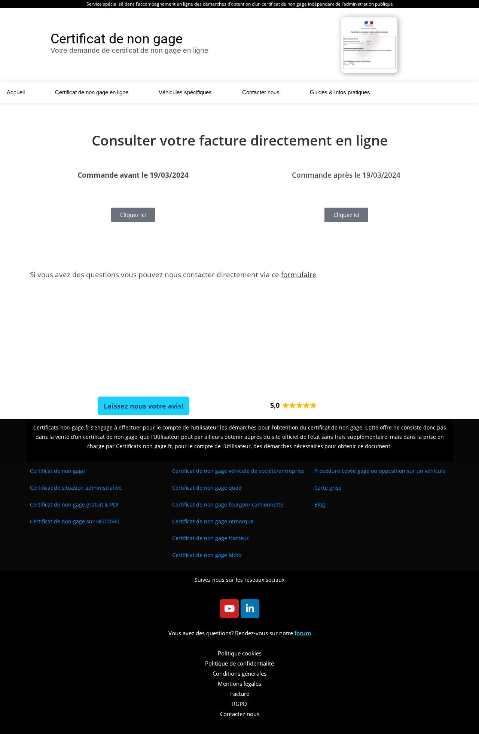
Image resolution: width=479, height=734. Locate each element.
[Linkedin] (250, 608)
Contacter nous (261, 92)
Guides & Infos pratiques (340, 92)
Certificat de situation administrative (76, 487)
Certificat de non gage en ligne (91, 92)
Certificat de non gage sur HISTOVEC (75, 521)
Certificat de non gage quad (207, 487)
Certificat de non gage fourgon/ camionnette (227, 504)
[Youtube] (229, 608)
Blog (319, 504)
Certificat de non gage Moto (206, 555)
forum (303, 633)
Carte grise (328, 487)
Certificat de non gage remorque (213, 521)
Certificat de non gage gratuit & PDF (74, 504)
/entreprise (238, 470)
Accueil (16, 92)
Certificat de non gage (57, 470)
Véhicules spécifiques (185, 92)
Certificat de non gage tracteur (210, 538)
